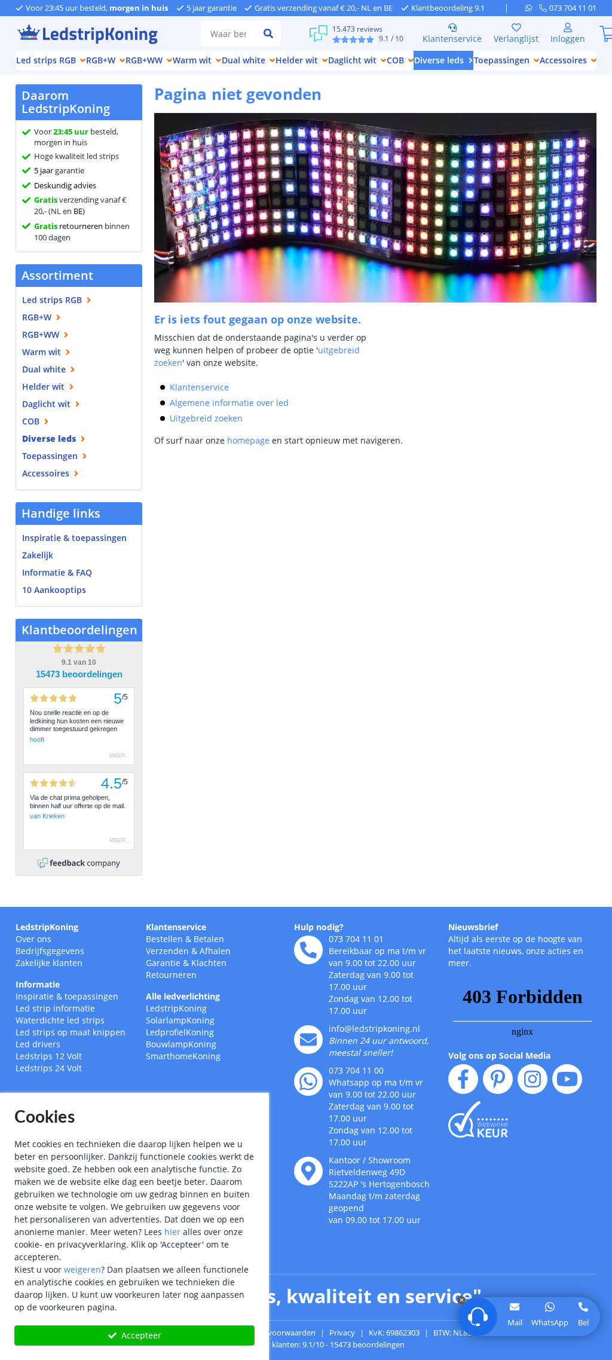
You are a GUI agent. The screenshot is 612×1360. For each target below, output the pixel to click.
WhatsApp (549, 1322)
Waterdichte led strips (60, 1020)
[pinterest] (498, 1079)
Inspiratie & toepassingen (67, 996)
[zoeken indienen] (268, 33)
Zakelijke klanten (49, 962)
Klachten (209, 962)
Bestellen (164, 939)
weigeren (82, 1269)
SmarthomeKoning (183, 1056)
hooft (37, 739)
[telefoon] (308, 950)
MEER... (120, 756)
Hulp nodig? (319, 927)
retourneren (68, 226)
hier (172, 1231)
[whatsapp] (532, 7)
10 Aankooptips (54, 589)
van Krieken (47, 816)
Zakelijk (37, 555)
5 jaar (43, 170)
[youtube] (567, 1079)
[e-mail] (308, 1039)
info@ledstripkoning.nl (374, 1028)
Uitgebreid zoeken (206, 418)
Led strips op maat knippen (71, 1032)
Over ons (33, 939)
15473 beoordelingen (79, 674)
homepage (248, 440)
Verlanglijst (516, 38)
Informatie (38, 984)
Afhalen (215, 950)
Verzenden (167, 950)
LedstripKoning (47, 927)
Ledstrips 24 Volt (49, 1068)
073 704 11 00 (356, 1070)
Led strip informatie (55, 1008)
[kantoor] (308, 1171)
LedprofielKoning (180, 1032)
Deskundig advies (65, 185)
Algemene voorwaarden (273, 1332)
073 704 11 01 (356, 939)
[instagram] (532, 1079)
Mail (514, 1322)
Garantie (163, 962)
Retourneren (171, 974)
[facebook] (463, 1079)
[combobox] (228, 33)
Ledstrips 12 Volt (49, 1056)
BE (78, 211)
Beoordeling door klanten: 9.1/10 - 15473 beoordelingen (306, 1344)
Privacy (342, 1332)
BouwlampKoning (181, 1044)
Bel (583, 1322)
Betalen (209, 939)
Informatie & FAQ (57, 572)
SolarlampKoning (180, 1020)
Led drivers (38, 1044)
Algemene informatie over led (229, 402)
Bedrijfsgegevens (50, 950)
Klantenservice (452, 38)
